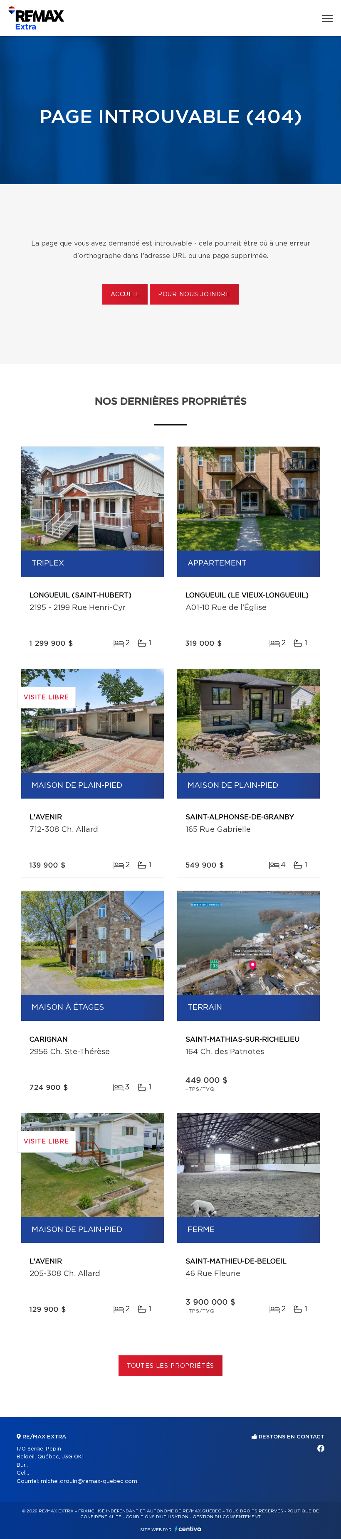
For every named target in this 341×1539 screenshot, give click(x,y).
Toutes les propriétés (171, 1366)
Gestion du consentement (227, 1517)
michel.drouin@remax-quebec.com (89, 1481)
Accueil (125, 294)
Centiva (188, 1529)
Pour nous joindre (194, 294)
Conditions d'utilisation (157, 1517)
